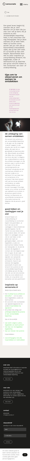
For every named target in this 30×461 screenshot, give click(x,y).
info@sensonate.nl (8, 415)
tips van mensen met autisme (14, 331)
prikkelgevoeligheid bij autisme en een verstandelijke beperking (15, 314)
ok (25, 454)
